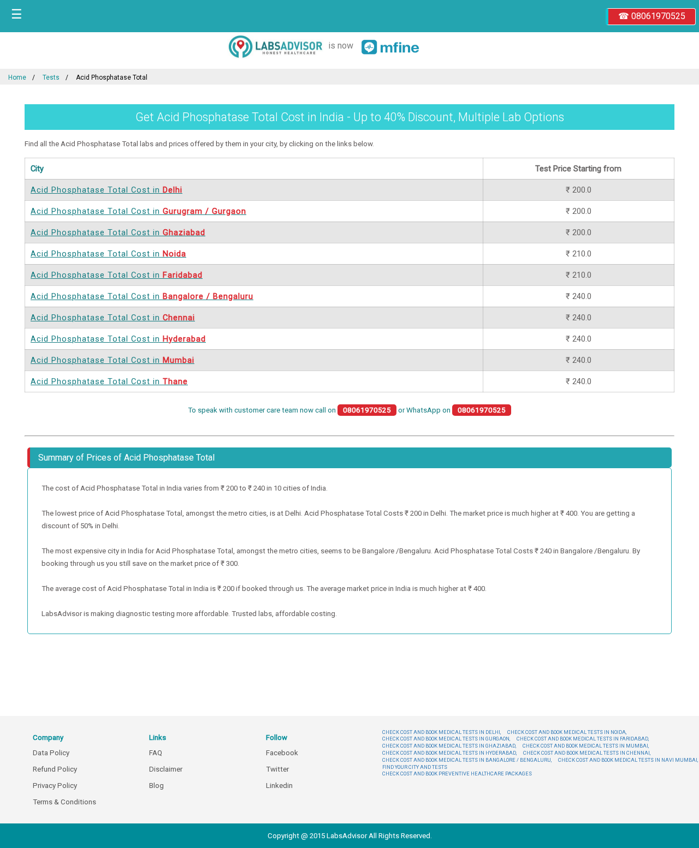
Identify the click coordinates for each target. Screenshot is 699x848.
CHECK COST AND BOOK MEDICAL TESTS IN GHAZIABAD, (449, 746)
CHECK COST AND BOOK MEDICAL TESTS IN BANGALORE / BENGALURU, (467, 760)
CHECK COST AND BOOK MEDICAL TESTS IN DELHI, (441, 732)
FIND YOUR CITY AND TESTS (414, 767)
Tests (51, 77)
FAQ (155, 753)
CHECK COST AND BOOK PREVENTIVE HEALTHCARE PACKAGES (457, 774)
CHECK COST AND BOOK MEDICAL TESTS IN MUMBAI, (586, 746)
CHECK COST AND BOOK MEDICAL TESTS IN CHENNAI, (586, 753)
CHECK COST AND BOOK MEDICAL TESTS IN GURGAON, (446, 739)
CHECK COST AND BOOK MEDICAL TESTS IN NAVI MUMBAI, (628, 760)
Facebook (282, 753)
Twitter (277, 769)
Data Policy (51, 753)
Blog (156, 785)
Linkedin (279, 785)
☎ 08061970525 (651, 16)
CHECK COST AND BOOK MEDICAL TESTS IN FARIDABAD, (583, 739)
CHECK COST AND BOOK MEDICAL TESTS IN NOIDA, (566, 732)
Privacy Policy (55, 785)
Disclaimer (165, 769)
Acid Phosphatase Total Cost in (106, 190)
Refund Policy (55, 769)
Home (17, 77)
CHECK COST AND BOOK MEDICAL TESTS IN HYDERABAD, (449, 753)
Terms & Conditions (64, 802)
